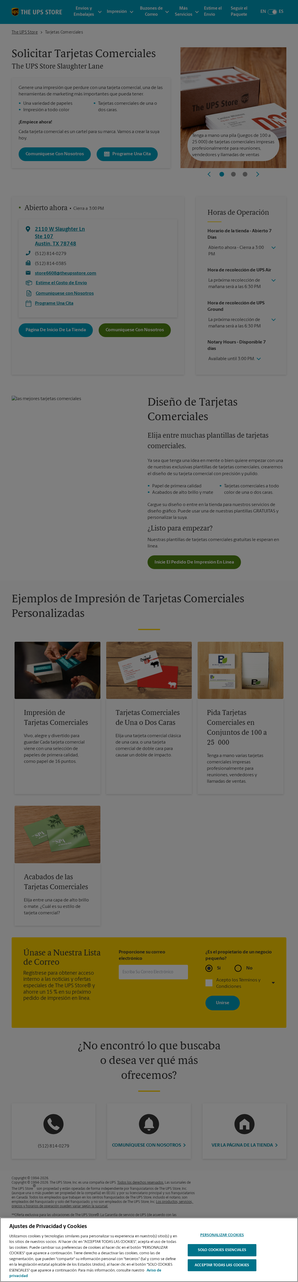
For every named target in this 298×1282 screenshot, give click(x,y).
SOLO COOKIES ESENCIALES (222, 1250)
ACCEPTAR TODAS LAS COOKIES (222, 1265)
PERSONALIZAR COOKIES (222, 1235)
